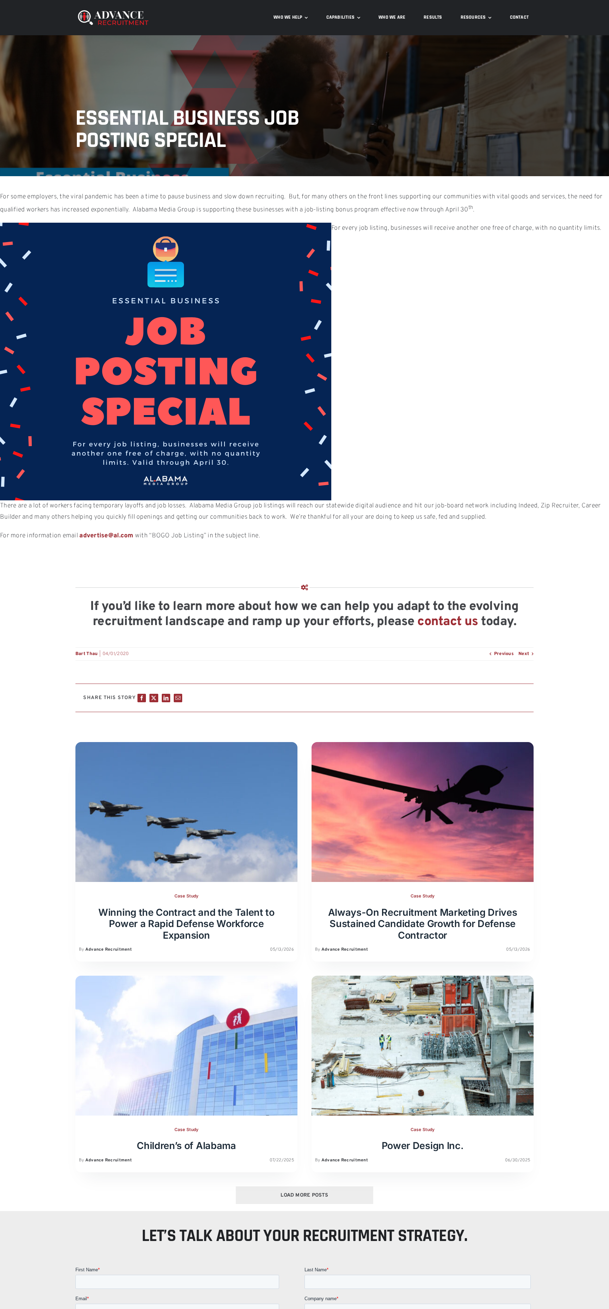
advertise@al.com (106, 536)
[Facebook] (142, 698)
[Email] (178, 698)
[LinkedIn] (166, 698)
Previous (504, 654)
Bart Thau (86, 654)
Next (523, 654)
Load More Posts (304, 1195)
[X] (154, 698)
